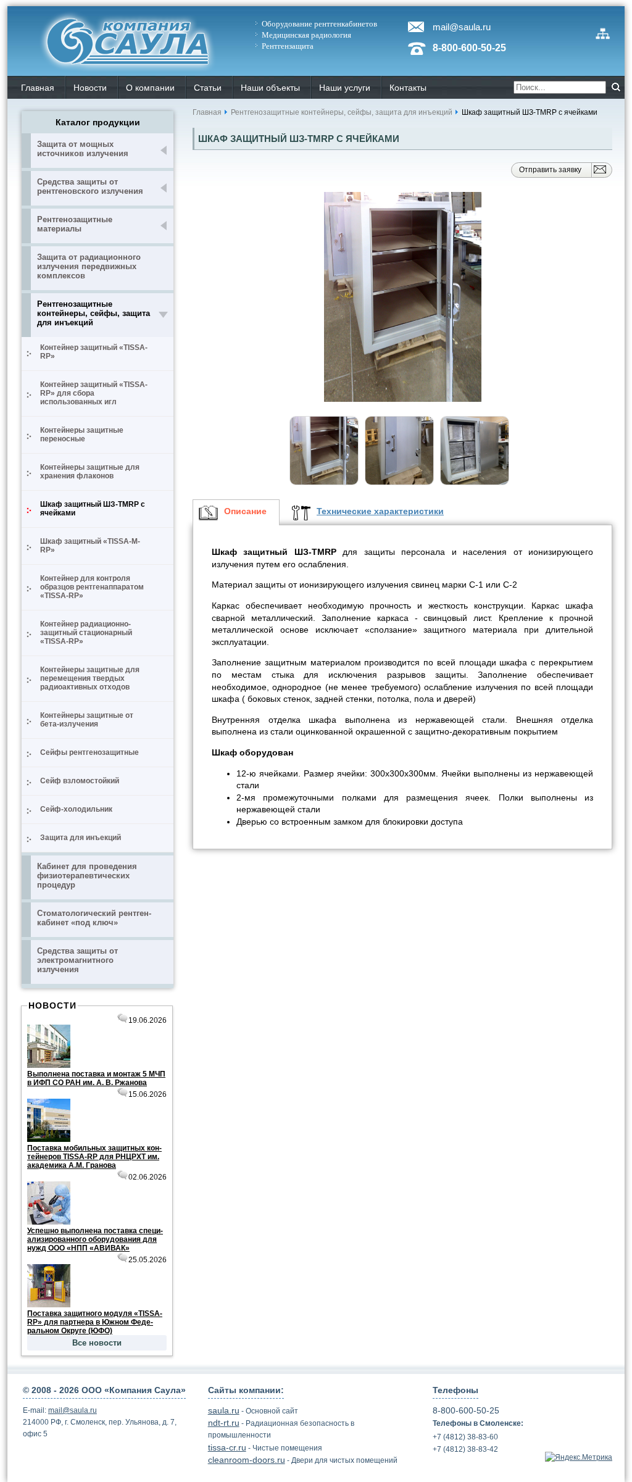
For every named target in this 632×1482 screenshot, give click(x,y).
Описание (245, 511)
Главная (207, 112)
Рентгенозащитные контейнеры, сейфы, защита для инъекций (93, 313)
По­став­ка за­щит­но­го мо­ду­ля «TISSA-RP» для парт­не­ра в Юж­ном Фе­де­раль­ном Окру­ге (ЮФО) (94, 1322)
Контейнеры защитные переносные (81, 434)
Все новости (97, 1342)
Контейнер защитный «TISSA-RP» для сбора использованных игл (94, 393)
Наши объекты (270, 88)
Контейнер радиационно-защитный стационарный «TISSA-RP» (86, 633)
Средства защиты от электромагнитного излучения (77, 960)
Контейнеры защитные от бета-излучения (86, 719)
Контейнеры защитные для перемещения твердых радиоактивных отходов (89, 678)
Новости (90, 88)
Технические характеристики (380, 511)
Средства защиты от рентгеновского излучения (90, 186)
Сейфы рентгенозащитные (89, 752)
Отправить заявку (550, 169)
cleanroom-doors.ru (246, 1460)
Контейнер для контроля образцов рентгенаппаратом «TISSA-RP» (92, 587)
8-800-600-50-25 (469, 48)
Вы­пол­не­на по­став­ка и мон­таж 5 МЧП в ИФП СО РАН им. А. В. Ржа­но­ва (96, 1078)
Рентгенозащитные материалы (74, 224)
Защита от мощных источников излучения (82, 148)
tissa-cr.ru (227, 1447)
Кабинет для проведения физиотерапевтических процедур (87, 875)
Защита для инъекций (80, 837)
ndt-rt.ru (223, 1423)
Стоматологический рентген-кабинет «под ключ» (94, 918)
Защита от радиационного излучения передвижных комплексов (89, 266)
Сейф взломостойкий (79, 780)
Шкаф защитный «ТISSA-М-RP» (90, 545)
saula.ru (223, 1410)
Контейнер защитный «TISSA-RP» (94, 351)
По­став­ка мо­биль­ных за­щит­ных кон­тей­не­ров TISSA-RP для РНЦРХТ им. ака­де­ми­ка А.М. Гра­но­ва (94, 1157)
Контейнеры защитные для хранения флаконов (89, 471)
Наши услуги (344, 88)
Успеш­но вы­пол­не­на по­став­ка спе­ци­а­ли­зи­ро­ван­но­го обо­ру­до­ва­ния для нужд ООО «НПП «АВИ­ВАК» (95, 1239)
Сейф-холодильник (76, 809)
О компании (150, 88)
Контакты (407, 88)
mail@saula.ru (462, 27)
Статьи (208, 88)
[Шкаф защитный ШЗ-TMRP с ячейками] (402, 298)
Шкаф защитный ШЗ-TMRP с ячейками (92, 508)
